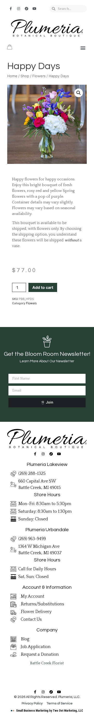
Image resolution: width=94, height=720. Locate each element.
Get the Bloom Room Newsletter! (47, 354)
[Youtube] (34, 8)
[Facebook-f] (10, 8)
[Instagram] (18, 8)
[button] (83, 48)
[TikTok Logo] (26, 8)
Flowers (39, 76)
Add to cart (42, 287)
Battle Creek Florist (47, 663)
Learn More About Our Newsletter (47, 361)
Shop (24, 76)
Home (12, 76)
